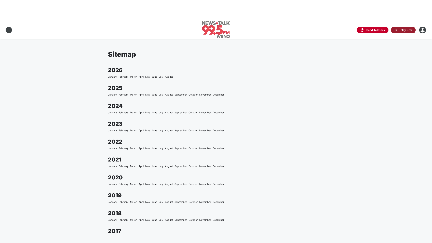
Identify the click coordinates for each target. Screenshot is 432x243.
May (147, 76)
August (169, 76)
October (193, 94)
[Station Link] (216, 30)
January (112, 76)
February (123, 76)
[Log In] (423, 30)
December (218, 94)
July (161, 76)
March (133, 76)
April (141, 76)
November (205, 94)
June (154, 76)
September (180, 94)
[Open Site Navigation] (8, 30)
